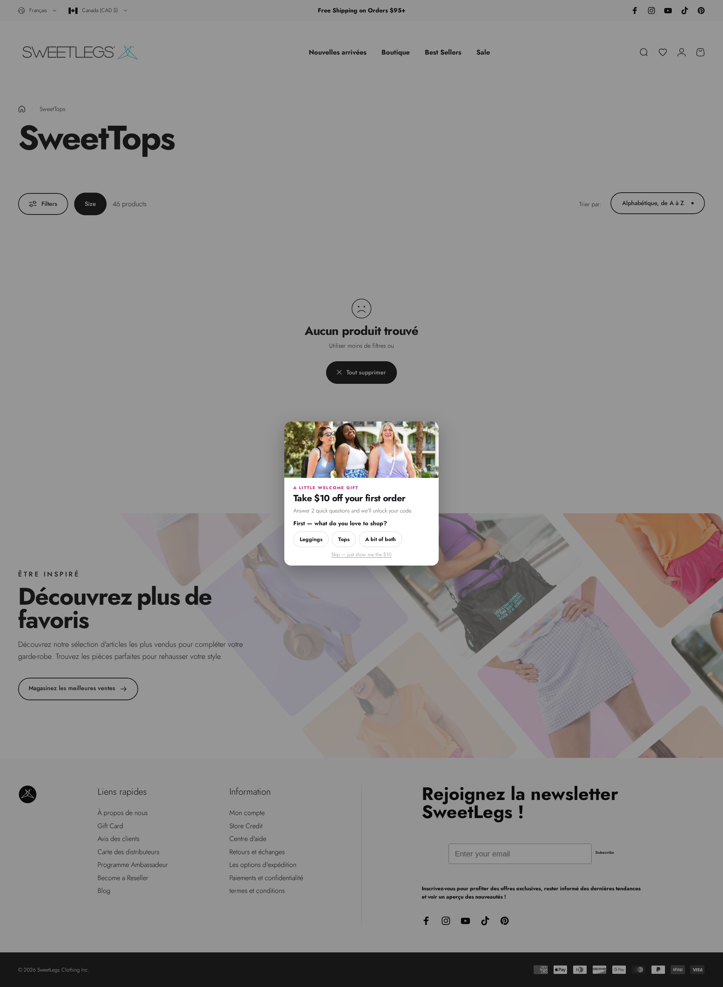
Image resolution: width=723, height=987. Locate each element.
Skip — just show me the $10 (361, 554)
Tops (343, 539)
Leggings (311, 539)
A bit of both (380, 539)
